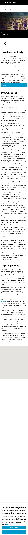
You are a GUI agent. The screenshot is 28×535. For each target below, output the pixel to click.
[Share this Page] (5, 43)
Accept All (14, 532)
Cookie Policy (9, 524)
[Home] (10, 2)
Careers (9, 7)
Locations (15, 7)
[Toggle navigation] (3, 2)
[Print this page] (8, 43)
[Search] (25, 2)
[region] (14, 519)
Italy (21, 7)
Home (3, 7)
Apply (4, 85)
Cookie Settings (14, 527)
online (3, 301)
